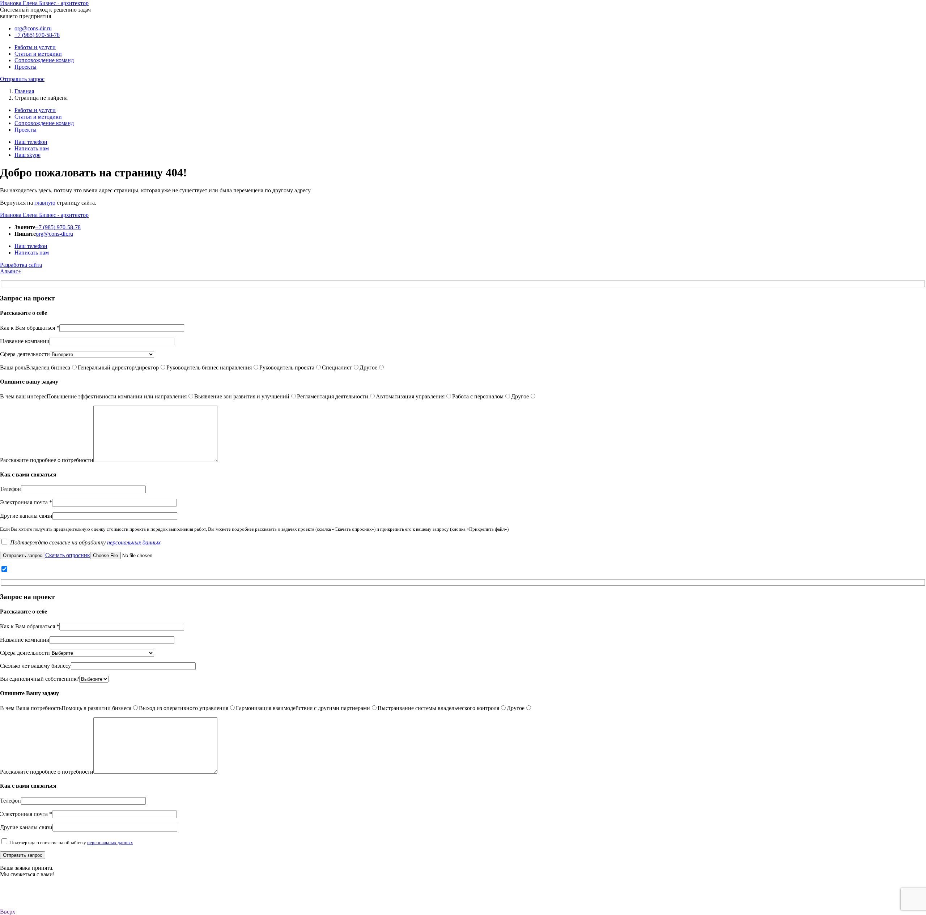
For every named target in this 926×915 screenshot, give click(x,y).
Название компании (25, 341)
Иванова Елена (44, 3)
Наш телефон (30, 142)
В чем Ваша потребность (30, 708)
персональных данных (134, 542)
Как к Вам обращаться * (29, 328)
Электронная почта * (26, 502)
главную (44, 203)
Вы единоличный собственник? (39, 679)
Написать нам (31, 148)
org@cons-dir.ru (33, 28)
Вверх (7, 911)
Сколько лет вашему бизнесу (35, 666)
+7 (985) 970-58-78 (37, 35)
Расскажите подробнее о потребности (46, 460)
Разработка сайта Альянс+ (21, 268)
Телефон (10, 489)
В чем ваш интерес (23, 396)
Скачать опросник (67, 555)
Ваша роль (13, 367)
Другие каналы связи (26, 516)
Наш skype (27, 155)
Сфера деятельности (25, 354)
